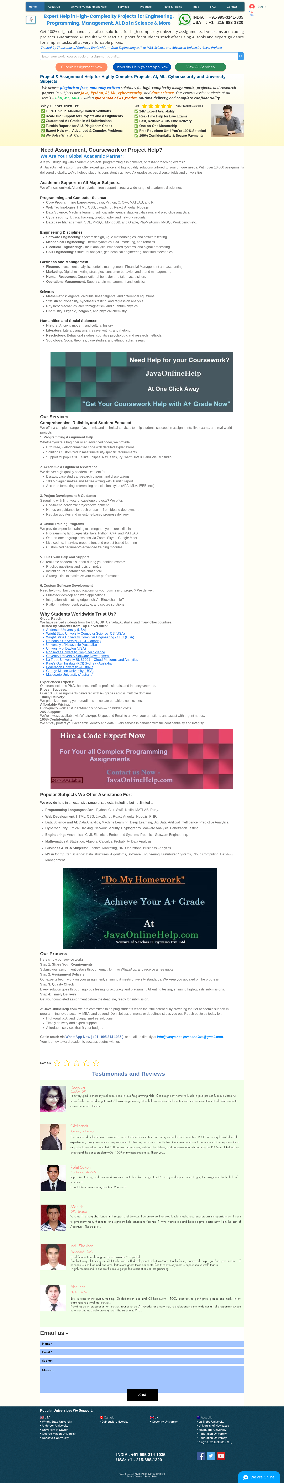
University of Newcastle (214, 1425)
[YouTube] (221, 1456)
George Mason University (58, 1433)
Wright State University (57, 1421)
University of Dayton (55, 1429)
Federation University (213, 1433)
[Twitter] (211, 1456)
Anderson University (55, 1425)
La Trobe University (211, 1421)
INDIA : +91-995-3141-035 (218, 17)
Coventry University (165, 1421)
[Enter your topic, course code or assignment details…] (241, 56)
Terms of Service (134, 1476)
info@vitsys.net (169, 1037)
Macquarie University (212, 1429)
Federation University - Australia (69, 667)
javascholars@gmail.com (203, 1037)
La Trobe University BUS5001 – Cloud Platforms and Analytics (92, 659)
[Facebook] (201, 1456)
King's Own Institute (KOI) (215, 1442)
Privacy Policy (151, 1476)
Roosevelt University (55, 1437)
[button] (252, 13)
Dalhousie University (115, 1421)
